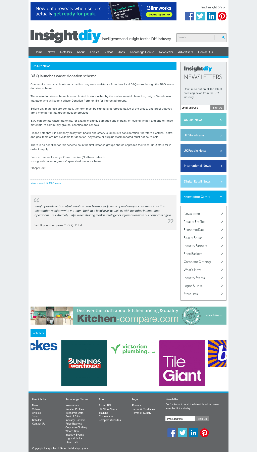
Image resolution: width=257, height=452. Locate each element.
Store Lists (191, 294)
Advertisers (185, 52)
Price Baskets (193, 254)
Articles (94, 52)
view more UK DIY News (46, 183)
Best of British (193, 238)
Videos (108, 52)
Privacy (136, 405)
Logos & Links (193, 286)
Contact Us (205, 52)
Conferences (106, 416)
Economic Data (194, 230)
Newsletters (192, 214)
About (81, 52)
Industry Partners (195, 246)
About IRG (105, 405)
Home (39, 52)
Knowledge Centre (142, 52)
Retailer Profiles (194, 222)
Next (145, 373)
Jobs (121, 52)
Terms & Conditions (143, 409)
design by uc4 (80, 448)
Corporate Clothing (197, 262)
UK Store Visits (108, 409)
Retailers (66, 52)
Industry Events (194, 278)
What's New (192, 270)
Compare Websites (110, 420)
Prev (33, 373)
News (51, 52)
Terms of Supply (141, 412)
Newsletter (166, 52)
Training (103, 412)
